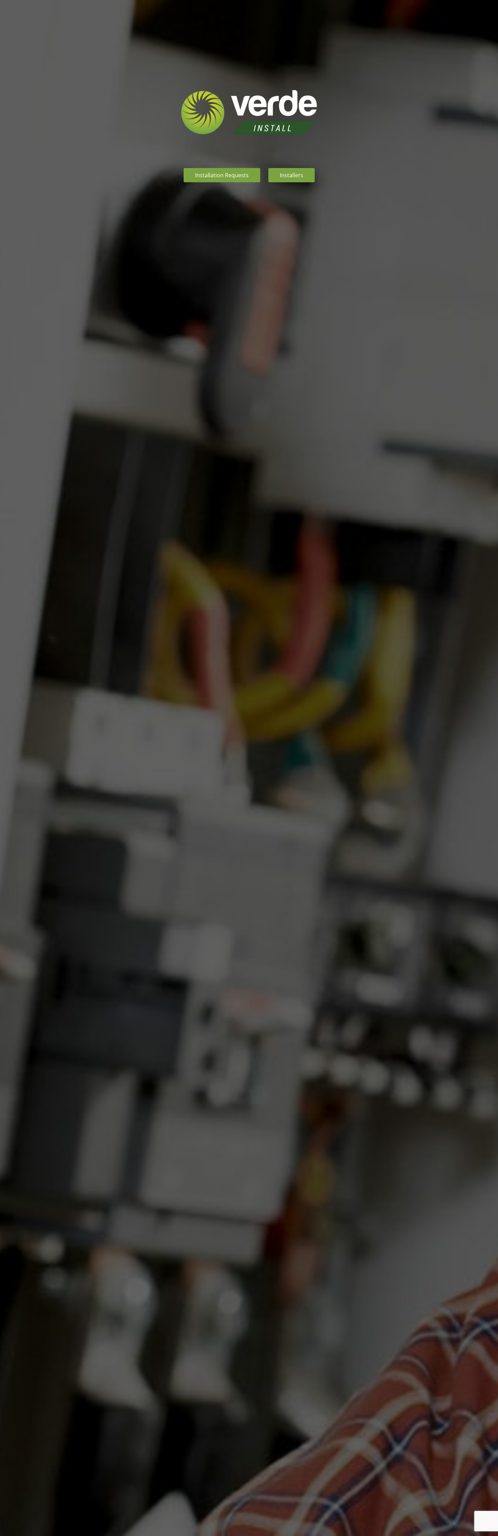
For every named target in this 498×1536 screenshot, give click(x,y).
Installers (291, 175)
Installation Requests (222, 175)
